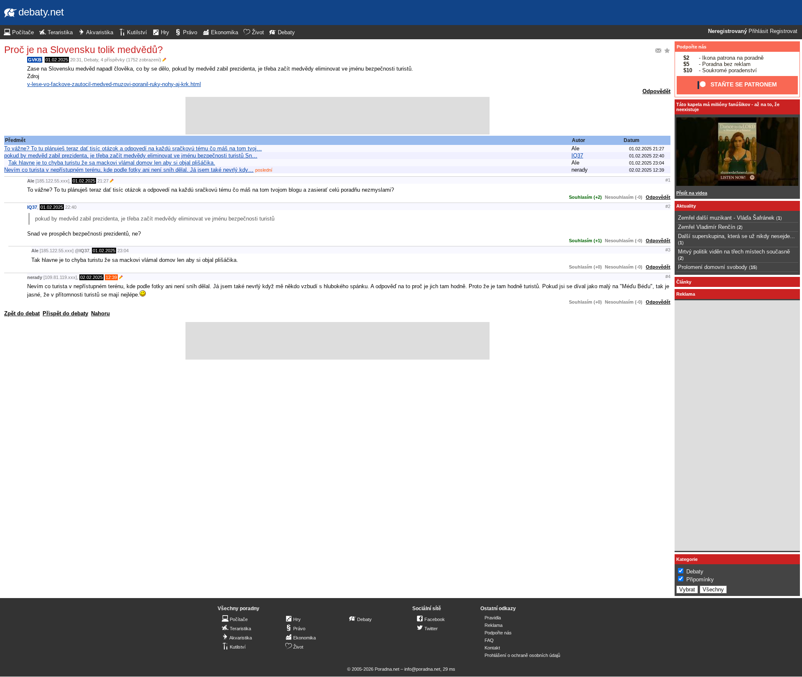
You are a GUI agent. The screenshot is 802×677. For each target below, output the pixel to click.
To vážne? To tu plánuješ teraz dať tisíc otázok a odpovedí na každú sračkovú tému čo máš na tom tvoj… (133, 148)
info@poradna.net (422, 669)
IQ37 (577, 155)
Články (683, 281)
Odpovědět (656, 91)
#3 (667, 249)
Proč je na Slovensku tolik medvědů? (83, 49)
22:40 (70, 207)
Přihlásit (758, 31)
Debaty (91, 59)
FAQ (489, 640)
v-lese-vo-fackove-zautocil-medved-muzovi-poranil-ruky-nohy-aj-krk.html (114, 84)
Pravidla (493, 617)
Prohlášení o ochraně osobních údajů (522, 655)
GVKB (34, 59)
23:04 (123, 250)
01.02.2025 (57, 59)
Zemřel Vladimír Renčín (706, 227)
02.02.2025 (91, 277)
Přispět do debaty (65, 313)
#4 (667, 276)
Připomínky (700, 579)
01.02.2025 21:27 (646, 148)
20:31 (75, 59)
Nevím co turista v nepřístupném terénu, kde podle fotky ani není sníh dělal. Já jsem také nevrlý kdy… (129, 170)
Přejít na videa (691, 192)
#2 (667, 206)
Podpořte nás (691, 46)
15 (753, 267)
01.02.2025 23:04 (646, 162)
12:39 (111, 277)
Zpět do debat (22, 313)
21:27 (103, 180)
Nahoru (100, 313)
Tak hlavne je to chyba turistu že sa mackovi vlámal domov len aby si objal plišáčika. (111, 163)
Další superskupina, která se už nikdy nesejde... (736, 236)
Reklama (494, 625)
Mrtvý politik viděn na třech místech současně (734, 251)
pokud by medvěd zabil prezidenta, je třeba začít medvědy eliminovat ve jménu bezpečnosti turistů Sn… (130, 155)
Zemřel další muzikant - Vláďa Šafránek (726, 218)
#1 (667, 180)
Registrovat (783, 31)
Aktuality (686, 205)
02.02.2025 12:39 (646, 169)
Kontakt (492, 647)
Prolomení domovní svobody (712, 267)
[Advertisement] (337, 115)
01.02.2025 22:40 (646, 155)
